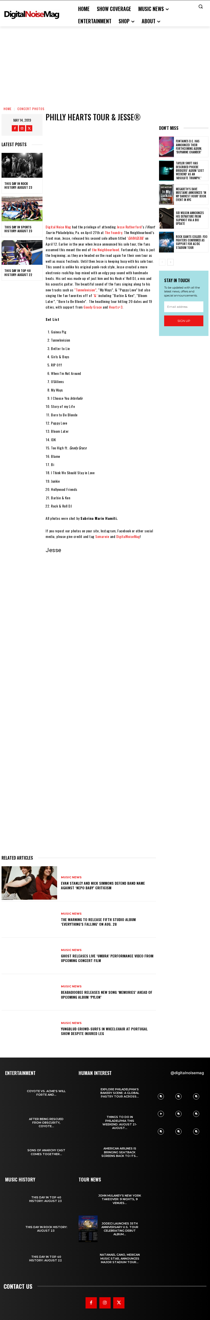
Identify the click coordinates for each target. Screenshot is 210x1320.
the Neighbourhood (105, 249)
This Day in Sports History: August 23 (18, 229)
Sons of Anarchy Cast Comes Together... (46, 1152)
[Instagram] (22, 128)
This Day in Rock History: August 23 (18, 185)
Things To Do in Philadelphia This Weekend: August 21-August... (119, 1122)
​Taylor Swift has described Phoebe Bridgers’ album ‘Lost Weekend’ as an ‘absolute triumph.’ (190, 170)
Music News (71, 877)
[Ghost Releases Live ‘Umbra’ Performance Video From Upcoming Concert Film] (29, 956)
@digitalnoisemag (187, 1072)
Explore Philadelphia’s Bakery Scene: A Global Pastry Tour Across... (119, 1093)
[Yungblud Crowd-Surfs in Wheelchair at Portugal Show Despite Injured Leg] (29, 1028)
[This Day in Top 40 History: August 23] (14, 1199)
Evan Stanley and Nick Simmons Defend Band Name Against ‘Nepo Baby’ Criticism (103, 885)
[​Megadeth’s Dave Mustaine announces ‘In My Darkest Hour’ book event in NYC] (166, 194)
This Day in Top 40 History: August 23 (46, 1199)
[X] (29, 128)
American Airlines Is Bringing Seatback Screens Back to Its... (119, 1152)
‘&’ (95, 295)
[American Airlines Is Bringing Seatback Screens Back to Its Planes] (88, 1152)
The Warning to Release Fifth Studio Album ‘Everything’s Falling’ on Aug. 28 (98, 922)
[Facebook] (15, 128)
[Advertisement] (105, 65)
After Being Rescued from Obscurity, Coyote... (46, 1122)
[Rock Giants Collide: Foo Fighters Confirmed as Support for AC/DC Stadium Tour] (166, 242)
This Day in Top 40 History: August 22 (19, 272)
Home (8, 109)
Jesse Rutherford (129, 226)
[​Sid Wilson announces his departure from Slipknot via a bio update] (166, 218)
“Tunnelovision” (85, 289)
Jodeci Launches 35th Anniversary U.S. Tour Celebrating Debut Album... (119, 1229)
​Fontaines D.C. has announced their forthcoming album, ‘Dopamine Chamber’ (189, 146)
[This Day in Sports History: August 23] (22, 209)
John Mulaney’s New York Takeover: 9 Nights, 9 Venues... (119, 1199)
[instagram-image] (161, 1096)
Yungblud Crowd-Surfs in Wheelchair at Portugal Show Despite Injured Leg (104, 1031)
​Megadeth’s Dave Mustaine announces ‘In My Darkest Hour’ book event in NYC (191, 194)
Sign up (183, 321)
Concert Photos (31, 109)
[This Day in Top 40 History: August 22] (22, 252)
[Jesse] (64, 572)
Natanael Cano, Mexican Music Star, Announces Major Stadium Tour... (120, 1258)
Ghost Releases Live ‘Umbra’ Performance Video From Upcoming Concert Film (107, 958)
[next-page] (170, 262)
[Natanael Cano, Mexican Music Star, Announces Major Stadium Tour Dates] (88, 1258)
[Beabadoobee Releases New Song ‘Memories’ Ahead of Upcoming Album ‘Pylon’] (29, 992)
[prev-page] (162, 262)
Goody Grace (92, 307)
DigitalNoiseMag (128, 536)
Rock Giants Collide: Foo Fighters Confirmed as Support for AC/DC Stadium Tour (191, 242)
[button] (200, 7)
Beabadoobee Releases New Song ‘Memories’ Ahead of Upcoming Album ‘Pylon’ (106, 994)
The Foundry (113, 232)
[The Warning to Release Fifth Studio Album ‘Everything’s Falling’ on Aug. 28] (29, 919)
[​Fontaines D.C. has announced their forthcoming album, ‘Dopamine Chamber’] (166, 146)
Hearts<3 (115, 307)
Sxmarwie (102, 536)
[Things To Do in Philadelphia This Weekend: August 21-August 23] (88, 1122)
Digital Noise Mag (58, 226)
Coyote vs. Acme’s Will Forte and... (46, 1092)
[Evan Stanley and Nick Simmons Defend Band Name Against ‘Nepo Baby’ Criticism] (29, 883)
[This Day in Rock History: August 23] (22, 165)
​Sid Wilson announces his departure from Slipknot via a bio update (190, 218)
